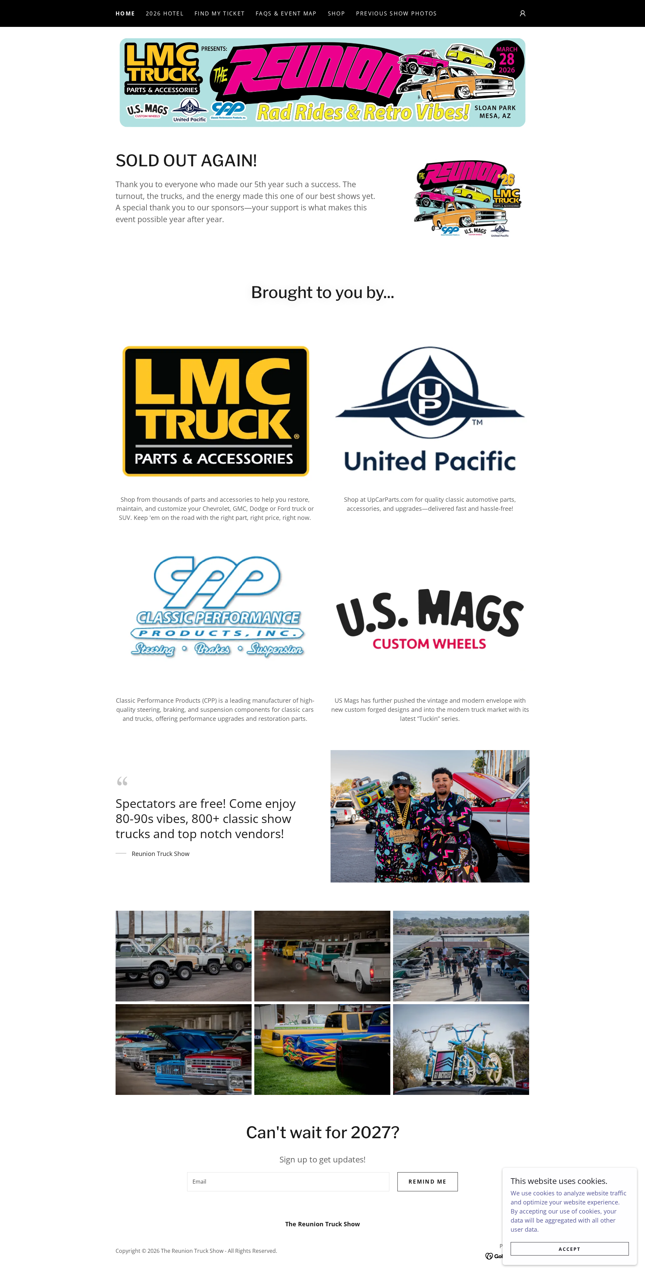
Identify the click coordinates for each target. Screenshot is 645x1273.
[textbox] (288, 1181)
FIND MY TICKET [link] (220, 13)
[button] (522, 13)
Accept (569, 1249)
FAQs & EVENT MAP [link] (286, 13)
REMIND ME (427, 1181)
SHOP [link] (336, 13)
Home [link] (125, 13)
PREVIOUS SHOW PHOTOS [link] (396, 13)
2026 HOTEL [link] (165, 13)
